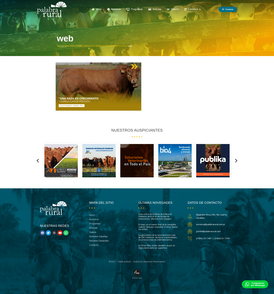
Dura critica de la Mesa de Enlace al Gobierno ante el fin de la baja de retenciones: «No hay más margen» (155, 216)
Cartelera (192, 9)
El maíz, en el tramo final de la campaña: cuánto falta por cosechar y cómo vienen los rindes (158, 227)
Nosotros (115, 9)
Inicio (98, 9)
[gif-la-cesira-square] (99, 160)
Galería (174, 9)
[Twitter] (48, 232)
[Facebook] (42, 232)
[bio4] (137, 160)
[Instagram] (54, 232)
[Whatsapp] (65, 232)
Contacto (94, 245)
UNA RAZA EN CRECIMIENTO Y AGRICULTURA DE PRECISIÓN (95, 45)
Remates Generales (99, 240)
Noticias (156, 9)
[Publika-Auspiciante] (175, 160)
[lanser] (61, 160)
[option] (61, 160)
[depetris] (213, 160)
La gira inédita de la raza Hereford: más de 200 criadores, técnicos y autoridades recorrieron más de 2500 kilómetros (157, 237)
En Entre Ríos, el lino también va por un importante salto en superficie (156, 246)
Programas (136, 9)
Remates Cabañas (98, 236)
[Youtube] (60, 232)
